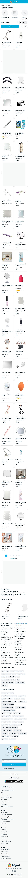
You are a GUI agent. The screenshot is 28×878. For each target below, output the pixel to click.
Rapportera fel (14, 558)
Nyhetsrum (4, 839)
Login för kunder (5, 821)
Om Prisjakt (4, 829)
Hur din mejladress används (8, 768)
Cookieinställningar (6, 858)
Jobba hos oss (5, 836)
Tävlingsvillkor (5, 851)
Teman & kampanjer (6, 797)
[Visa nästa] (22, 556)
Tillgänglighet (4, 843)
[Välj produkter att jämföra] (21, 26)
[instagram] (12, 871)
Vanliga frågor (4, 832)
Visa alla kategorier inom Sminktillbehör (21, 624)
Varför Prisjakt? (5, 812)
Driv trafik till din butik (7, 814)
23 (19, 555)
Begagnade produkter (6, 806)
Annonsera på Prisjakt (7, 817)
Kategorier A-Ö (5, 802)
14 (16, 555)
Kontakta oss (4, 834)
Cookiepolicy (4, 854)
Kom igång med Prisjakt (7, 788)
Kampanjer (4, 804)
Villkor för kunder (5, 824)
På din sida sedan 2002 (7, 790)
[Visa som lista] (23, 22)
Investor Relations (6, 841)
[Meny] (2, 2)
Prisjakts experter (5, 795)
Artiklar (3, 792)
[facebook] (15, 871)
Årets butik (4, 799)
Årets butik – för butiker (7, 819)
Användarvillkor (5, 849)
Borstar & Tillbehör (6, 5)
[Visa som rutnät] (21, 22)
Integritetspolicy (5, 856)
